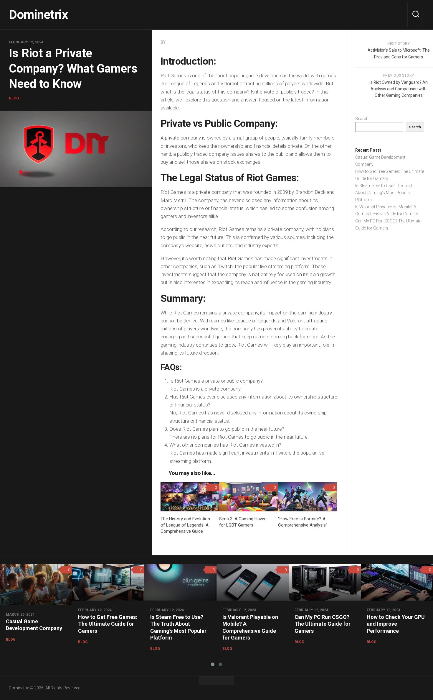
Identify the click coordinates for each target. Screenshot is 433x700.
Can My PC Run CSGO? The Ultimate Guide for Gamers (323, 624)
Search (361, 118)
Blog (14, 98)
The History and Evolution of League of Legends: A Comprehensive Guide (185, 525)
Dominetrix (38, 14)
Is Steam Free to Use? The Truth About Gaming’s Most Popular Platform (384, 192)
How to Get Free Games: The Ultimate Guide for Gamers (107, 624)
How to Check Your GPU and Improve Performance (396, 624)
